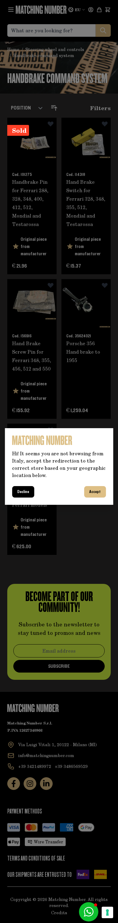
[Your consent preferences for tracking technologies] (107, 912)
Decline (23, 491)
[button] (88, 911)
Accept (95, 491)
